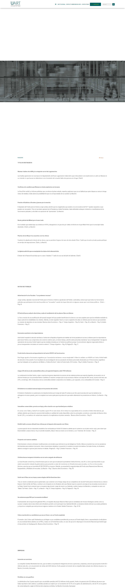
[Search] (113, 4)
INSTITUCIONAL (61, 4)
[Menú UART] (56, 4)
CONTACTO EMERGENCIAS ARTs (73, 4)
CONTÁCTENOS (85, 4)
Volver (101, 157)
